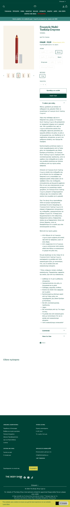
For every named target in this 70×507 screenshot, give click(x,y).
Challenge (51, 57)
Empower (44, 62)
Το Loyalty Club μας (41, 434)
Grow (43, 57)
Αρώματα (42, 11)
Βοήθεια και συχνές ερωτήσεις (11, 431)
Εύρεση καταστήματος (42, 428)
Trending (8, 11)
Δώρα (55, 11)
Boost (59, 52)
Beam (59, 57)
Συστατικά (46, 331)
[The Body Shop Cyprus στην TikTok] (32, 477)
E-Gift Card (39, 431)
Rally (52, 62)
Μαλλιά (35, 11)
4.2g (42, 76)
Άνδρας (49, 11)
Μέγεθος (42, 72)
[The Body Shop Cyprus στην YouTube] (28, 477)
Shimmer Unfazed (47, 67)
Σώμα (22, 11)
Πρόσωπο (16, 11)
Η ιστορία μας (7, 455)
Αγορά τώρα (53, 95)
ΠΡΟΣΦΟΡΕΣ (42, 14)
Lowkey (51, 52)
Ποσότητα (43, 81)
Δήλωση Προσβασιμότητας (10, 437)
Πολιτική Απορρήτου (9, 434)
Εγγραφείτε (33, 468)
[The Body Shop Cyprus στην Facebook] (25, 477)
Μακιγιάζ (29, 11)
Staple (43, 52)
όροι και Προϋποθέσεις (9, 439)
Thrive (59, 62)
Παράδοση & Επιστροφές (10, 428)
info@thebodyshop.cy (42, 455)
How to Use (46, 336)
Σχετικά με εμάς (30, 14)
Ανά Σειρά (62, 11)
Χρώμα (42, 48)
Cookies (5, 442)
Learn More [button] (6, 504)
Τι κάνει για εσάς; (48, 103)
